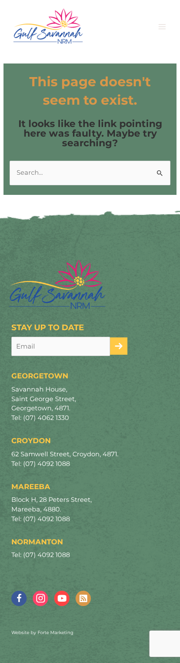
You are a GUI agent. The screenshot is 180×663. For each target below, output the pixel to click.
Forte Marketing (55, 632)
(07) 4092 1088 (46, 464)
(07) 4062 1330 (46, 418)
